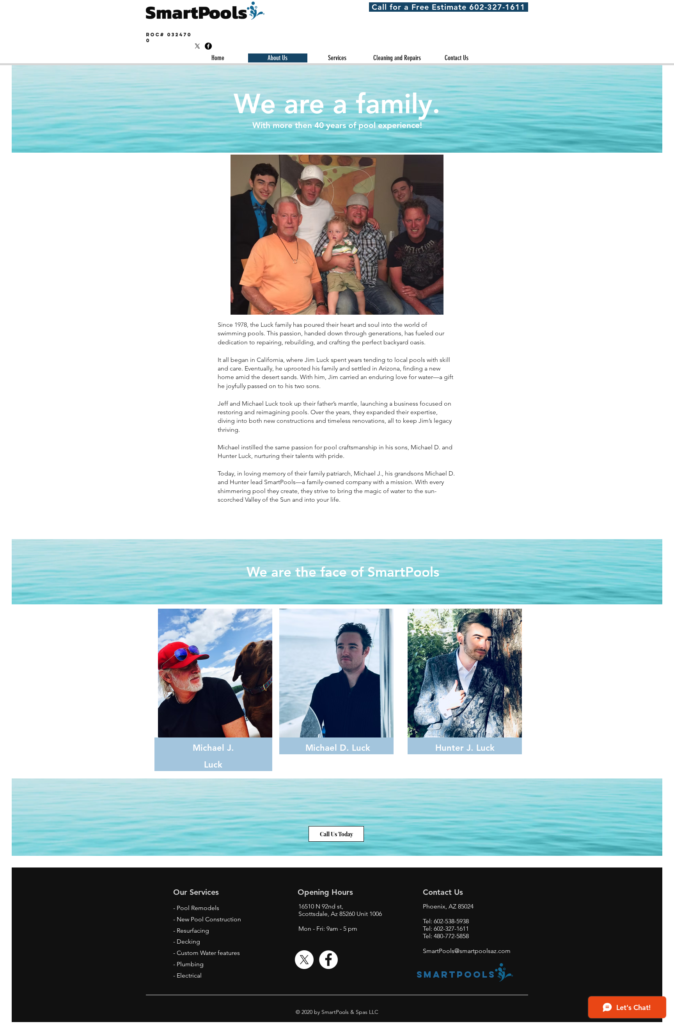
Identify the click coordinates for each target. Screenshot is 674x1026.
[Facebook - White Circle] (328, 959)
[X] (197, 46)
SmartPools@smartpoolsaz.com (467, 951)
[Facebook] (208, 46)
